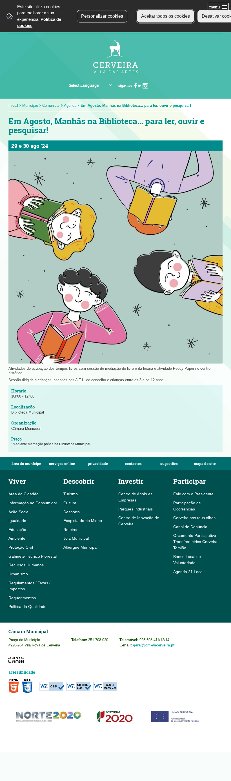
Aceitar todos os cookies (165, 16)
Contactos (133, 463)
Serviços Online (62, 463)
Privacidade (98, 463)
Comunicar (51, 105)
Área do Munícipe (26, 463)
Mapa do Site (205, 463)
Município (30, 105)
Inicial (13, 105)
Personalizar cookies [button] (102, 16)
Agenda (70, 105)
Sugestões (169, 463)
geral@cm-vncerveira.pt (153, 645)
